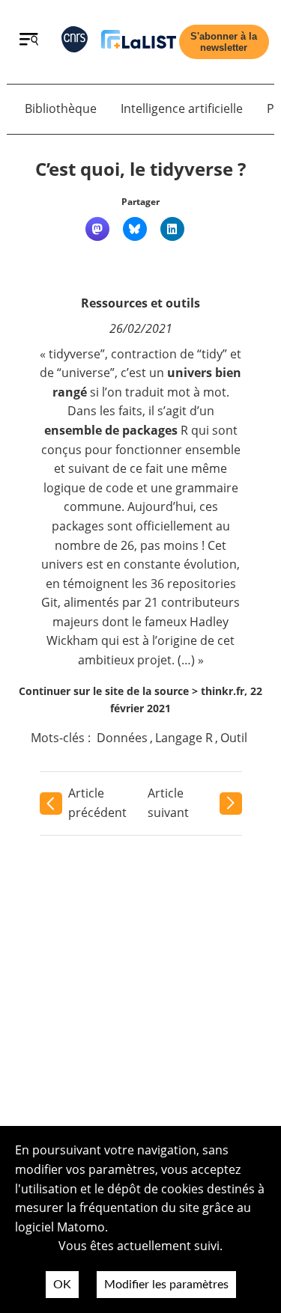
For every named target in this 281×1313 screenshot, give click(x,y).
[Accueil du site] (138, 42)
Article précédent (97, 803)
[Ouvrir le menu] (29, 41)
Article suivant (168, 803)
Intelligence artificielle (182, 108)
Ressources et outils (140, 303)
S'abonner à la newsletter (223, 42)
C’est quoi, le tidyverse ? (140, 168)
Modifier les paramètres (166, 1285)
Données (122, 737)
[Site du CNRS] (74, 42)
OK (62, 1285)
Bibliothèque (61, 108)
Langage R (184, 737)
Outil (233, 737)
